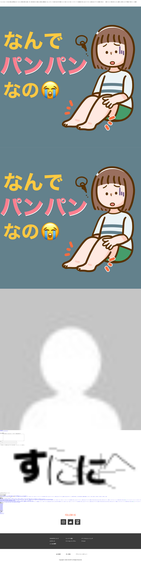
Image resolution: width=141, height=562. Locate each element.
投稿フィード (1, 512)
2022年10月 (1, 504)
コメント (1, 440)
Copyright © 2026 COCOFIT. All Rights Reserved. (70, 559)
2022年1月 (1, 509)
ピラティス (52, 541)
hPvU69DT (1, 430)
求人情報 (68, 554)
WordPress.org (2, 513)
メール (1, 442)
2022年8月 (1, 505)
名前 (1, 441)
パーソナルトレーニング (87, 538)
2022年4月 (1, 507)
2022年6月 (1, 506)
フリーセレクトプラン (71, 541)
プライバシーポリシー (81, 554)
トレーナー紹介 (69, 538)
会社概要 (58, 554)
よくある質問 (53, 543)
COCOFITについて (54, 538)
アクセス (83, 541)
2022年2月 (1, 508)
